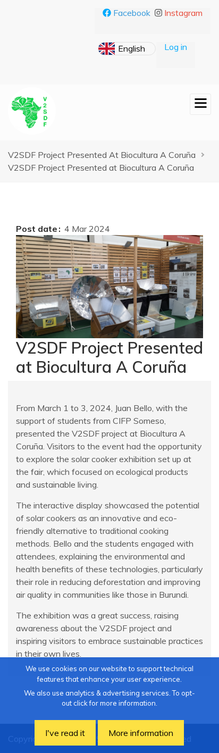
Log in (175, 46)
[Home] (32, 111)
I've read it (65, 732)
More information (140, 732)
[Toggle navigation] (200, 104)
